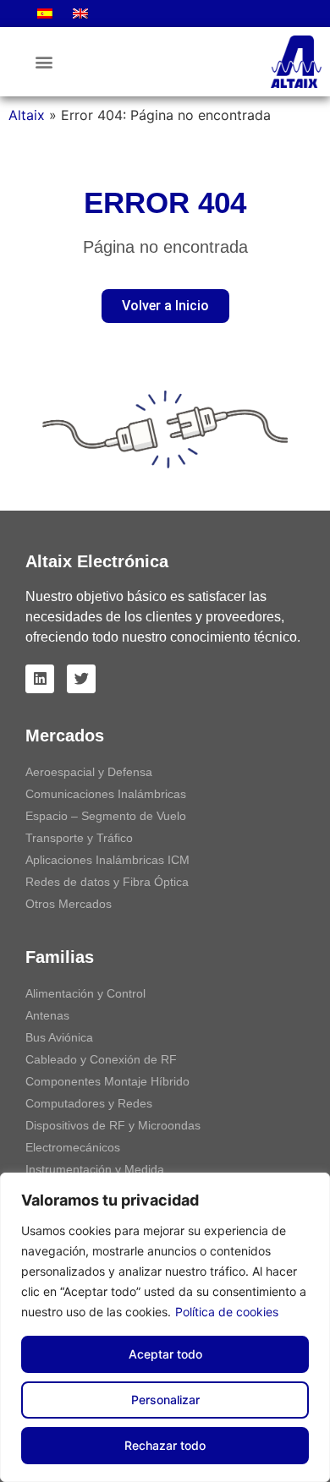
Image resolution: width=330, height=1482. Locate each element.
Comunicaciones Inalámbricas (105, 794)
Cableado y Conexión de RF (101, 1059)
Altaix (26, 115)
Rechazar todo (165, 1445)
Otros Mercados (68, 904)
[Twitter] (81, 678)
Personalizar (165, 1399)
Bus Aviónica (59, 1037)
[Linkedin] (39, 678)
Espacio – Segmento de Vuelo (105, 816)
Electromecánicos (72, 1147)
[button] (44, 62)
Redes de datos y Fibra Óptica (107, 882)
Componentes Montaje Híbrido (107, 1081)
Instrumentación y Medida (94, 1169)
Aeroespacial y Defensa (88, 772)
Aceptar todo (165, 1354)
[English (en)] (80, 13)
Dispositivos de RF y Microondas (113, 1125)
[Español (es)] (44, 13)
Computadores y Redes (88, 1103)
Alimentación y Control (85, 993)
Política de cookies (226, 1311)
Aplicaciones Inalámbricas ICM (107, 860)
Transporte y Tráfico (79, 838)
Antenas (47, 1015)
